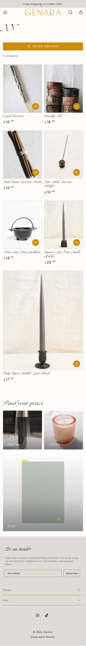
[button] (70, 12)
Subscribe (72, 573)
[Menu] (5, 12)
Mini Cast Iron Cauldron (22, 252)
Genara (47, 632)
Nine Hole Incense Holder (58, 184)
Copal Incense (13, 116)
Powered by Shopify (43, 637)
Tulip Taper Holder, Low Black (26, 373)
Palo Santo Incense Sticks (22, 182)
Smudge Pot (53, 116)
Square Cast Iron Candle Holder (62, 254)
